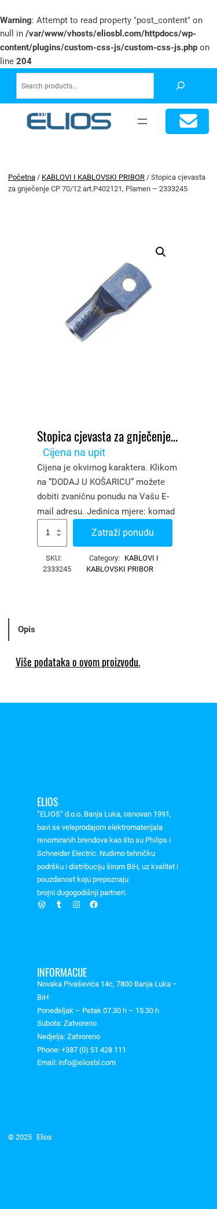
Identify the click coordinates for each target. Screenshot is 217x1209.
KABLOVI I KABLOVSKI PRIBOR (93, 177)
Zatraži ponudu (122, 532)
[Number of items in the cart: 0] (187, 122)
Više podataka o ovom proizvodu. (78, 662)
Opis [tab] (26, 629)
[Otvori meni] (142, 121)
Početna (21, 177)
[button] (160, 252)
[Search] (180, 86)
